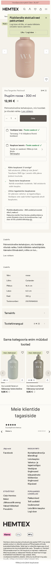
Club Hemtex (9, 495)
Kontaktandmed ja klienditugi (36, 454)
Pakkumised (33, 498)
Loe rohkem (27, 111)
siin (31, 219)
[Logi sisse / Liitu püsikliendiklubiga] (30, 9)
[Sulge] (46, 17)
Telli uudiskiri (34, 501)
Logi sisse (32, 511)
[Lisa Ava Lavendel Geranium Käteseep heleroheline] (22, 380)
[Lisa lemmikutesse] (46, 79)
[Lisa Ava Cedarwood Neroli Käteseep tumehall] (47, 380)
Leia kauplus (33, 459)
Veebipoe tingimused (33, 470)
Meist (6, 499)
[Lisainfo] (17, 101)
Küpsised (32, 483)
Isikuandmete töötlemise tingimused (34, 478)
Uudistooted (33, 505)
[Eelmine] (4, 51)
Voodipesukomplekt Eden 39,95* (25, 3)
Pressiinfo (8, 509)
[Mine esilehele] (11, 9)
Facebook (8, 453)
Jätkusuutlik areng (11, 502)
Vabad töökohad (10, 506)
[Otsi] (24, 9)
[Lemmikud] (35, 9)
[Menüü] (46, 9)
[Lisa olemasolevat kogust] (15, 118)
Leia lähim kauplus (36, 508)
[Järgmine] (46, 51)
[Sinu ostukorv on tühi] (40, 9)
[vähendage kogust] (7, 118)
